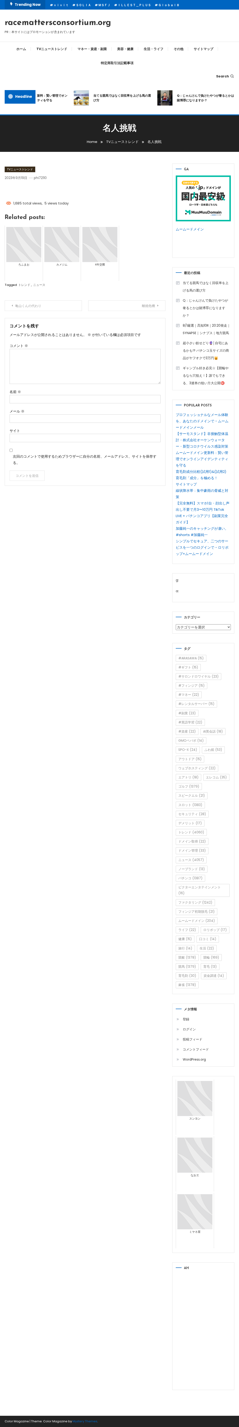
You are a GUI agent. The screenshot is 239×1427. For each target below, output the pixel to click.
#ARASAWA (191, 658)
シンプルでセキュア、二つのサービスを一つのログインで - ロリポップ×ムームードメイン (202, 547)
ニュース (39, 285)
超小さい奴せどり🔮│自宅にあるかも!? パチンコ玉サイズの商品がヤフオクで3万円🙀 (206, 350)
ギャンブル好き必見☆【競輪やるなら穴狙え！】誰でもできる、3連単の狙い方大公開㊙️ (205, 375)
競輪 (211, 957)
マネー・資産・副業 (92, 49)
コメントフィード (196, 1049)
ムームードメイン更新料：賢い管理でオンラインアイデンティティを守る (202, 459)
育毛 (210, 966)
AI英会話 (213, 731)
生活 (207, 948)
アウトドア (190, 759)
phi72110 (40, 177)
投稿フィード (192, 1039)
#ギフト (188, 667)
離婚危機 (148, 305)
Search (222, 76)
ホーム (21, 49)
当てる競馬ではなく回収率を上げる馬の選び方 (116, 97)
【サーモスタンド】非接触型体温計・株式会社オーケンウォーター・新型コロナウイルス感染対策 (202, 440)
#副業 (187, 713)
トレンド (24, 285)
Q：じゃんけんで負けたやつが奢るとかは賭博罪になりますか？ (199, 97)
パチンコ (190, 878)
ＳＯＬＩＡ (83, 5)
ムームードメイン (190, 229)
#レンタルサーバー (196, 703)
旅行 (185, 948)
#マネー (188, 694)
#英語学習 (190, 722)
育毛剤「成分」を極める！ (197, 477)
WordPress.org (194, 1059)
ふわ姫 (213, 749)
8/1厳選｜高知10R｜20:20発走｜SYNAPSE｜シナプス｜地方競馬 (206, 329)
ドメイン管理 (192, 850)
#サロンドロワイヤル (198, 676)
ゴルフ (188, 786)
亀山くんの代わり (28, 305)
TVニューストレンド (51, 49)
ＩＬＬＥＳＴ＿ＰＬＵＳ (134, 5)
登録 (186, 1019)
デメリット (190, 823)
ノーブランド (191, 869)
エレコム (216, 777)
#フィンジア (191, 685)
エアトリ (188, 777)
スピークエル (191, 795)
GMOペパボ (191, 740)
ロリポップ (215, 929)
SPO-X (187, 749)
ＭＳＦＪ (104, 5)
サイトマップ (203, 49)
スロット (190, 805)
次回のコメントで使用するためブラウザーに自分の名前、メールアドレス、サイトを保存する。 (84, 459)
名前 (15, 391)
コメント (19, 345)
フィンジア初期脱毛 (196, 911)
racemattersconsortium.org (58, 23)
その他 (178, 49)
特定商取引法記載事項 (117, 63)
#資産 (187, 731)
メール (17, 411)
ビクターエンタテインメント (199, 890)
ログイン (189, 1029)
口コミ (207, 939)
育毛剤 (187, 975)
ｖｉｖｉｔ (61, 5)
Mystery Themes (85, 1421)
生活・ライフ (153, 49)
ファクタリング (195, 902)
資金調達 (214, 975)
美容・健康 (125, 49)
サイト (15, 430)
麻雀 (187, 984)
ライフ (187, 929)
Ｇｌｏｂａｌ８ (168, 5)
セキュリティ (192, 814)
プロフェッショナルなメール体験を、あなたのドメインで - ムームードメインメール (202, 421)
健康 (185, 939)
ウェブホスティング (197, 768)
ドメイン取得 (192, 841)
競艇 (187, 957)
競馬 (187, 966)
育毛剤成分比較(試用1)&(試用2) (201, 471)
